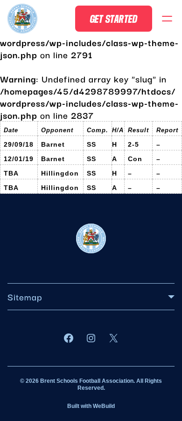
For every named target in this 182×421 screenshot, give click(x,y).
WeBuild (104, 406)
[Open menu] (167, 19)
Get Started (114, 19)
